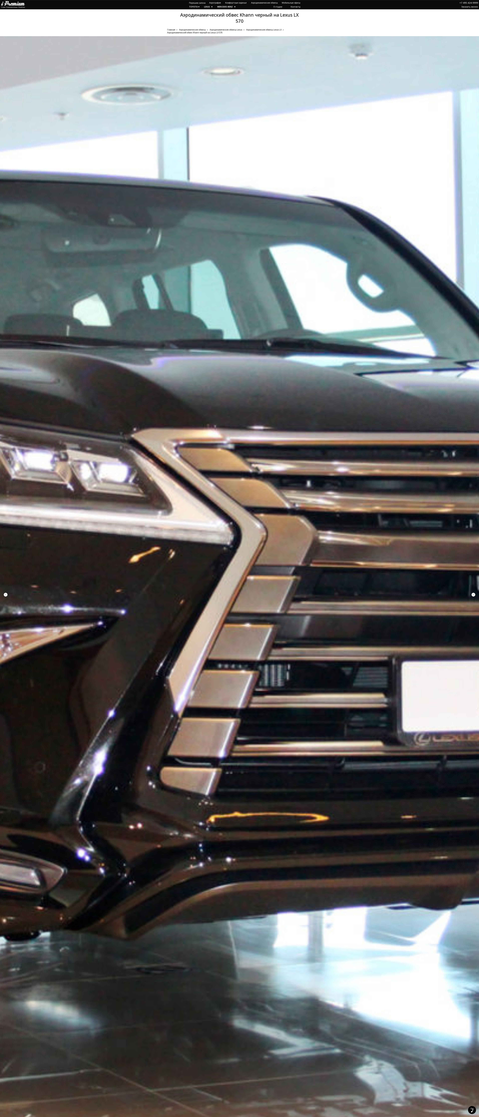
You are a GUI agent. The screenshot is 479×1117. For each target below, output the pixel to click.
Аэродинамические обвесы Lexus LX (264, 30)
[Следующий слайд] (473, 595)
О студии (277, 6)
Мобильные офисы (291, 2)
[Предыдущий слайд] (5, 595)
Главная (171, 30)
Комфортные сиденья (235, 2)
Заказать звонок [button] (469, 6)
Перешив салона (197, 2)
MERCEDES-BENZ (225, 6)
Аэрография (215, 2)
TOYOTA (193, 6)
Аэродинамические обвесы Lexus (226, 30)
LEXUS (207, 6)
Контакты (295, 6)
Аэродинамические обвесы (264, 2)
